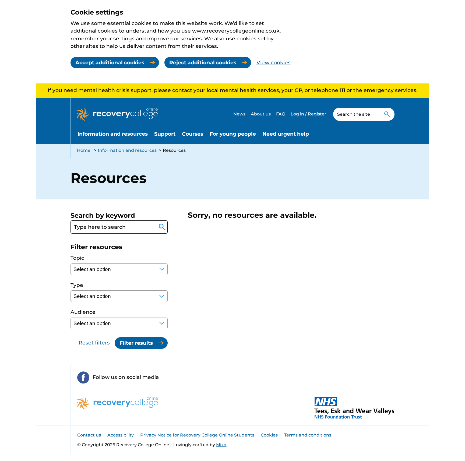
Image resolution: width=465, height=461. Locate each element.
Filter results (136, 343)
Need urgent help (285, 134)
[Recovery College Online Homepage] (117, 114)
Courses (192, 134)
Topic (77, 258)
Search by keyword (103, 215)
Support (164, 134)
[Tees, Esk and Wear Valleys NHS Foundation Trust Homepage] (354, 408)
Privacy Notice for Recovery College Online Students (197, 435)
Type (77, 285)
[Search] (387, 114)
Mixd (221, 444)
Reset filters (94, 343)
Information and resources (113, 134)
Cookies (269, 435)
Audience (83, 312)
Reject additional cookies (202, 62)
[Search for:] (356, 114)
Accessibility (120, 435)
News (239, 114)
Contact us (89, 435)
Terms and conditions (307, 435)
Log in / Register (308, 114)
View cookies (273, 62)
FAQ (280, 114)
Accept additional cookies (109, 62)
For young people (233, 134)
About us (261, 114)
